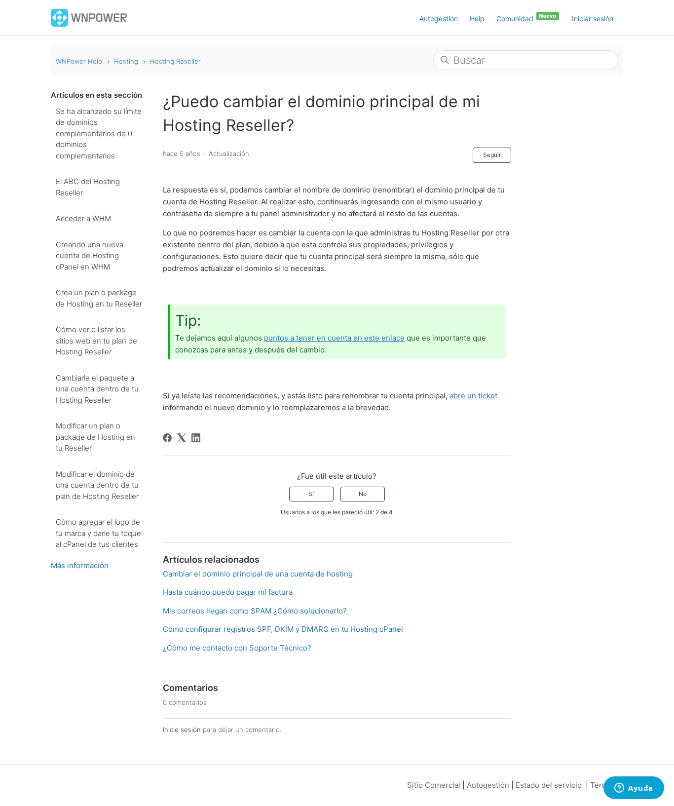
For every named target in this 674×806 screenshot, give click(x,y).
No (363, 494)
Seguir (492, 154)
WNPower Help (79, 61)
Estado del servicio (549, 785)
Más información (80, 565)
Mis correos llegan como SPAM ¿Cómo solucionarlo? (255, 610)
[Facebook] (167, 437)
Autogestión (438, 18)
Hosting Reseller (175, 61)
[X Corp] (181, 437)
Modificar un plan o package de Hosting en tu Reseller (95, 437)
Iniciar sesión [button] (592, 18)
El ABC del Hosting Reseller (88, 187)
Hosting (126, 61)
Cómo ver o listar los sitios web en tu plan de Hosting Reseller (96, 340)
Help (477, 18)
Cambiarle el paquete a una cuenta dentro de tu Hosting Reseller (97, 389)
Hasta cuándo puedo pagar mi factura (228, 592)
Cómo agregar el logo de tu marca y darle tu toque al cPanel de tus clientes (98, 533)
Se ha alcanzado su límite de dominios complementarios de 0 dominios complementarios (99, 133)
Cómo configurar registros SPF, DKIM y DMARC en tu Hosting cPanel (283, 629)
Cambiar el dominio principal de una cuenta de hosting (258, 573)
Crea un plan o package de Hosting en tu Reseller (99, 298)
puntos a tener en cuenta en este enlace (334, 338)
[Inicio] (89, 17)
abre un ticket (473, 395)
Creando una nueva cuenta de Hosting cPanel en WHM (89, 255)
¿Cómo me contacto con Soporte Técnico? (237, 647)
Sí (311, 494)
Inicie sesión (182, 729)
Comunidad (515, 18)
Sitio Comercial (433, 785)
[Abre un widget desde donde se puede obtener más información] (633, 788)
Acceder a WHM (83, 218)
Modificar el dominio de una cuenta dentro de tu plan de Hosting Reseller (97, 485)
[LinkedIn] (195, 437)
